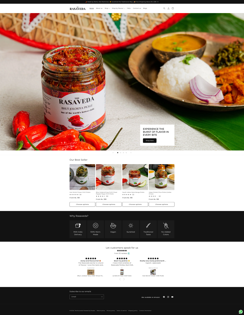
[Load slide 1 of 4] (117, 152)
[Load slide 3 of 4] (123, 152)
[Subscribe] (102, 297)
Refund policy (101, 310)
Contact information (145, 310)
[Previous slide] (113, 153)
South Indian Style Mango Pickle (133, 192)
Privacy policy (111, 310)
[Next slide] (131, 153)
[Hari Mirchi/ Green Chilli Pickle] (153, 272)
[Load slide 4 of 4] (126, 152)
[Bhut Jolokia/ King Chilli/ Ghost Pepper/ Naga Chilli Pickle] (90, 272)
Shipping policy (133, 310)
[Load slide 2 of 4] (120, 152)
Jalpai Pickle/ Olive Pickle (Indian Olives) (160, 193)
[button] (107, 8)
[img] (122, 250)
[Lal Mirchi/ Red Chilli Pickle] (122, 272)
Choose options (82, 204)
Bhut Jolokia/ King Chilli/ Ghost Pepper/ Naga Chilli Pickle (106, 193)
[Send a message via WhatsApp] (241, 312)
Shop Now (150, 140)
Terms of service (122, 310)
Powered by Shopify (89, 310)
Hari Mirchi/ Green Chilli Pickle (80, 192)
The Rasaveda (79, 310)
